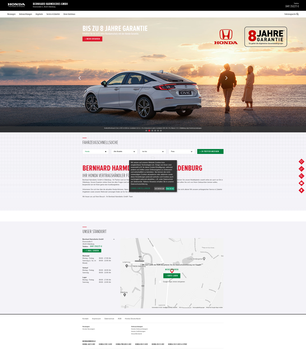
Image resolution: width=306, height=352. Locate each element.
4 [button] (155, 130)
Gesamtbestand (136, 334)
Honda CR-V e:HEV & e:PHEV (177, 344)
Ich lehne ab (159, 188)
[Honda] (16, 5)
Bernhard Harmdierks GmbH (50, 4)
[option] (153, 74)
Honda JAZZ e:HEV (88, 344)
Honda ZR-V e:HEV (158, 344)
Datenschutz (109, 319)
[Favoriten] (303, 162)
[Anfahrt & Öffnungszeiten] (303, 190)
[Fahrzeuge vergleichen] (303, 169)
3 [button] (152, 130)
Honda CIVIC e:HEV (105, 344)
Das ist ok (170, 188)
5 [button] (158, 130)
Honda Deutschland (132, 319)
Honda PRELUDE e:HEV (123, 344)
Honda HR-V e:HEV (141, 344)
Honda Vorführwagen (138, 331)
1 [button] (146, 130)
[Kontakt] (303, 183)
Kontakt (85, 319)
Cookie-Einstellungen (140, 188)
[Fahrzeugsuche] (303, 176)
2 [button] (149, 131)
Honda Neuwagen (88, 329)
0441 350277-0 (96, 246)
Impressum (96, 319)
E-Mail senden (93, 251)
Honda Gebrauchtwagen (139, 329)
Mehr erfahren (171, 269)
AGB (119, 319)
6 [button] (161, 130)
